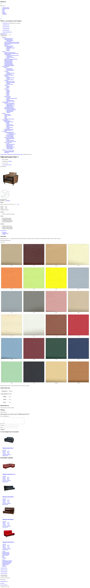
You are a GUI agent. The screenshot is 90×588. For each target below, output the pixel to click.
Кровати (4, 51)
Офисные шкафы (10, 111)
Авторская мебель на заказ (9, 118)
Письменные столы (10, 110)
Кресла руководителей (11, 103)
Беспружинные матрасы (9, 38)
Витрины (8, 90)
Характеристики (5, 233)
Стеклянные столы (12, 133)
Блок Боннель (9, 41)
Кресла (8, 87)
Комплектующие (8, 96)
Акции (3, 149)
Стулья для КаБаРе (10, 148)
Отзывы (3, 234)
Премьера (10, 161)
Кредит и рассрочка (6, 554)
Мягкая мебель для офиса (9, 107)
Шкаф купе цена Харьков (9, 74)
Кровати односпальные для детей (13, 55)
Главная (1, 154)
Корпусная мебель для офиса (10, 108)
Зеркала (8, 99)
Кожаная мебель (7, 120)
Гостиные (6, 71)
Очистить (8, 200)
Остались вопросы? (3, 584)
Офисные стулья (9, 106)
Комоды (8, 78)
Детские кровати (8, 54)
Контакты (4, 13)
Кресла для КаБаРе (8, 115)
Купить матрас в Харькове (7, 560)
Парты (8, 139)
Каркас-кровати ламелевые (9, 65)
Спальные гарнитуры (8, 60)
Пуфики (8, 128)
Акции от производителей (9, 150)
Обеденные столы (10, 132)
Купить (2, 202)
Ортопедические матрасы (7, 561)
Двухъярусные (9, 56)
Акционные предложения (9, 151)
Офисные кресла (10, 104)
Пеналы (8, 92)
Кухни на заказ (9, 68)
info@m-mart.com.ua (3, 581)
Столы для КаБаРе (10, 136)
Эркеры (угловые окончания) (12, 98)
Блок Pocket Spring (10, 40)
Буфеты (8, 91)
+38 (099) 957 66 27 (5, 23)
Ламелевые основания (11, 47)
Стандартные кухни (10, 70)
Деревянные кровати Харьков (10, 52)
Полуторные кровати (8, 62)
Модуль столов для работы (9, 137)
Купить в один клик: (4, 204)
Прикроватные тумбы (10, 101)
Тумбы (8, 94)
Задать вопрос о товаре (6, 164)
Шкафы (8, 89)
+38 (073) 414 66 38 (5, 26)
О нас (3, 11)
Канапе (8, 126)
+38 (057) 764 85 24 (5, 30)
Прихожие (6, 80)
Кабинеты (8, 112)
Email (1, 427)
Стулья (6, 116)
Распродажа (7, 152)
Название (2, 425)
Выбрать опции (5, 455)
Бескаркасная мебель (8, 130)
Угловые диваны (10, 124)
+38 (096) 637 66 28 (5, 28)
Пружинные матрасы (8, 39)
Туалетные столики (10, 79)
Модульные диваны (10, 125)
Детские (6, 85)
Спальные (6, 75)
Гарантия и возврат (5, 8)
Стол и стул (4, 131)
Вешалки (8, 83)
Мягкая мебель (7, 114)
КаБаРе (3, 113)
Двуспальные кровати (8, 61)
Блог (3, 10)
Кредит (3, 9)
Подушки (8, 48)
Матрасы (4, 37)
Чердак (8, 58)
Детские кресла (9, 147)
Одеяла (8, 49)
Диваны (8, 122)
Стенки (8, 72)
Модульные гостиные (10, 73)
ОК (18, 204)
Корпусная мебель (5, 66)
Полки (8, 95)
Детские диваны (9, 127)
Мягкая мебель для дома (9, 121)
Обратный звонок (3, 33)
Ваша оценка (2, 416)
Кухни (6, 67)
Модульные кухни (10, 69)
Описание (4, 232)
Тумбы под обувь (10, 84)
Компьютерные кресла (11, 105)
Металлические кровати (9, 64)
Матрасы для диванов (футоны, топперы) (12, 42)
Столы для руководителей (11, 109)
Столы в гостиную (10, 135)
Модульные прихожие (11, 82)
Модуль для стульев (8, 142)
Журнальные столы (10, 100)
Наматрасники (9, 46)
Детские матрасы (5, 564)
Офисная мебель (5, 102)
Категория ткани (3, 199)
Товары (5, 154)
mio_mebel (2, 583)
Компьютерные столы (10, 138)
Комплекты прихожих (11, 81)
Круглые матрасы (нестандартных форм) (12, 43)
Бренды (3, 12)
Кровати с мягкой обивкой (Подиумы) (11, 53)
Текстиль (8, 50)
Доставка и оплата (5, 7)
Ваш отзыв (2, 423)
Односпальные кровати (9, 63)
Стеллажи (8, 97)
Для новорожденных (10, 57)
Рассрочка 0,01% (3, 230)
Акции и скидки (5, 555)
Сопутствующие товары (9, 45)
